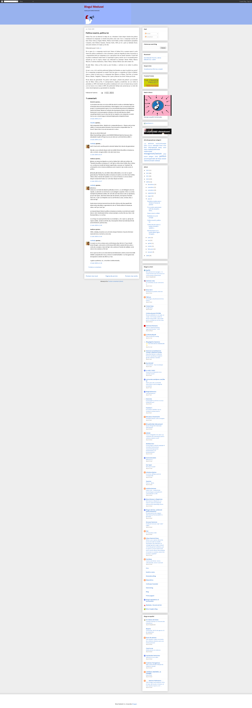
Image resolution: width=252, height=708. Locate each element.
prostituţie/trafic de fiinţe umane (155, 159)
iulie (149, 199)
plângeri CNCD (153, 156)
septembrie (151, 193)
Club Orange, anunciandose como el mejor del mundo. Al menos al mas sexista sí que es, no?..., (155, 684)
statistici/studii (149, 161)
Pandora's (149, 408)
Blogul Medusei (94, 6)
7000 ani (148, 297)
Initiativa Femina (151, 472)
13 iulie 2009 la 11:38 (96, 263)
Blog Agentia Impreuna (153, 342)
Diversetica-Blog (151, 576)
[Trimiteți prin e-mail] (105, 93)
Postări (148, 33)
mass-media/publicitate (152, 149)
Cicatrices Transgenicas (153, 663)
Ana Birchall (149, 363)
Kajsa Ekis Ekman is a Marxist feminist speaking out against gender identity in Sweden (154, 356)
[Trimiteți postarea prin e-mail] (101, 93)
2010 (147, 179)
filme (145, 147)
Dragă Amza (149, 308)
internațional (152, 147)
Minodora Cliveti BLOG (153, 417)
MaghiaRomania (151, 391)
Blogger (134, 704)
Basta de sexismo (151, 637)
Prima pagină (150, 596)
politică (162, 156)
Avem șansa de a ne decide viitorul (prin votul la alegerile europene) (154, 384)
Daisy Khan (149, 675)
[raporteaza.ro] (148, 123)
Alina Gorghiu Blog (152, 609)
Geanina (148, 481)
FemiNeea (149, 559)
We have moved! (150, 466)
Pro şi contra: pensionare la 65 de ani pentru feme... (154, 209)
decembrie (151, 184)
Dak (147, 531)
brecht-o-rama (150, 572)
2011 (147, 176)
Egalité (148, 270)
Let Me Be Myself (151, 335)
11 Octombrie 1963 (151, 533)
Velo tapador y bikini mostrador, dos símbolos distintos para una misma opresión (155, 641)
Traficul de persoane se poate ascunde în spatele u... (153, 226)
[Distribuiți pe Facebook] (111, 93)
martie (150, 246)
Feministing (149, 588)
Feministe (149, 399)
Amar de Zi (149, 290)
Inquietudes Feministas (153, 655)
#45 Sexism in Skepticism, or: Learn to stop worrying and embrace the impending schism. (155, 502)
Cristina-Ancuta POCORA (153, 313)
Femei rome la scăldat (153, 213)
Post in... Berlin (150, 483)
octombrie (151, 190)
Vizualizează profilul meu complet (153, 69)
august (150, 196)
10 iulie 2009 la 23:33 (96, 139)
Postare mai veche (131, 276)
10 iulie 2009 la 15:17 (96, 119)
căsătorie (150, 145)
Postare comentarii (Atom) (115, 281)
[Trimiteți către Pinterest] (113, 93)
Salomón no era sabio (152, 657)
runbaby (92, 143)
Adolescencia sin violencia (153, 650)
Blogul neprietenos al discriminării (152, 600)
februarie (150, 249)
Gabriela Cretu (150, 281)
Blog (147, 592)
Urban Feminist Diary (152, 538)
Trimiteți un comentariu (94, 267)
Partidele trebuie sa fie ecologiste (155, 418)
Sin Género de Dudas (152, 620)
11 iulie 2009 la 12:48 (96, 225)
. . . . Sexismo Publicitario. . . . (155, 680)
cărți (145, 145)
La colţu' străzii (150, 370)
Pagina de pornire (112, 276)
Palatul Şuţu (150, 306)
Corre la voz (149, 648)
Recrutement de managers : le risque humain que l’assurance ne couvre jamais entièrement (155, 273)
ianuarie (150, 252)
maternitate (148, 151)
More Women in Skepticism (154, 499)
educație (156, 145)
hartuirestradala (151, 458)
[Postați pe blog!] (107, 93)
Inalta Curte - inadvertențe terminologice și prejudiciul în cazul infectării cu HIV (154, 492)
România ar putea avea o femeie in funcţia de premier (154, 203)
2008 (147, 255)
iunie (149, 237)
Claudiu (92, 123)
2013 (147, 170)
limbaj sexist (162, 147)
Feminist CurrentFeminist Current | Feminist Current (154, 351)
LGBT (145, 143)
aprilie (149, 243)
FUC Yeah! (149, 465)
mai (149, 240)
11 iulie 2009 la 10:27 (96, 181)
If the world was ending (152, 336)
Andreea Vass (150, 444)
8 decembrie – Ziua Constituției (154, 365)
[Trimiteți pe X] (109, 93)
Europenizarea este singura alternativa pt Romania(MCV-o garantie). (154, 515)
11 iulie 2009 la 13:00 (96, 236)
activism (151, 143)
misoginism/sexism (153, 154)
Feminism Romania (152, 326)
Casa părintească (150, 393)
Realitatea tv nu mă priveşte (152, 216)
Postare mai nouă (92, 276)
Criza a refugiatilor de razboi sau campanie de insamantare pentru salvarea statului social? (155, 436)
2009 (147, 182)
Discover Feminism (151, 522)
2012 (147, 173)
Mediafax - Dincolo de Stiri (154, 605)
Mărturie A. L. (149, 459)
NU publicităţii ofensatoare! (154, 424)
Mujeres (148, 629)
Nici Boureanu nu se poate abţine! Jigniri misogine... (153, 232)
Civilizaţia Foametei (152, 584)
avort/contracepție (161, 143)
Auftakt (148, 433)
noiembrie (151, 187)
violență (157, 161)
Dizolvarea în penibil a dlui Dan (154, 291)
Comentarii (149, 37)
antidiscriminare (151, 488)
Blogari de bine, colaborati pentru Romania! (154, 510)
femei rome (162, 145)
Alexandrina (149, 580)
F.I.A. (147, 568)
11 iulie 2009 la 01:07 (96, 154)
